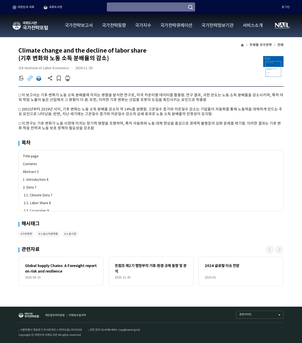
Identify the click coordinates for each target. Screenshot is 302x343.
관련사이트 (245, 314)
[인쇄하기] (67, 78)
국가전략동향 (114, 25)
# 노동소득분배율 (48, 234)
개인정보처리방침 (55, 315)
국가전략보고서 (79, 25)
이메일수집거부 (77, 315)
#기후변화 (26, 234)
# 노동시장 (70, 234)
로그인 (286, 7)
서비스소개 (253, 25)
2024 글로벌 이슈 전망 (222, 266)
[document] (151, 112)
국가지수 (143, 25)
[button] (270, 249)
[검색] (190, 7)
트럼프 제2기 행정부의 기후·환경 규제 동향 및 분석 (151, 269)
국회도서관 (55, 7)
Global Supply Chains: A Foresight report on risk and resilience (61, 269)
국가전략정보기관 (217, 25)
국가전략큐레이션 (176, 25)
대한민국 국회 (26, 7)
